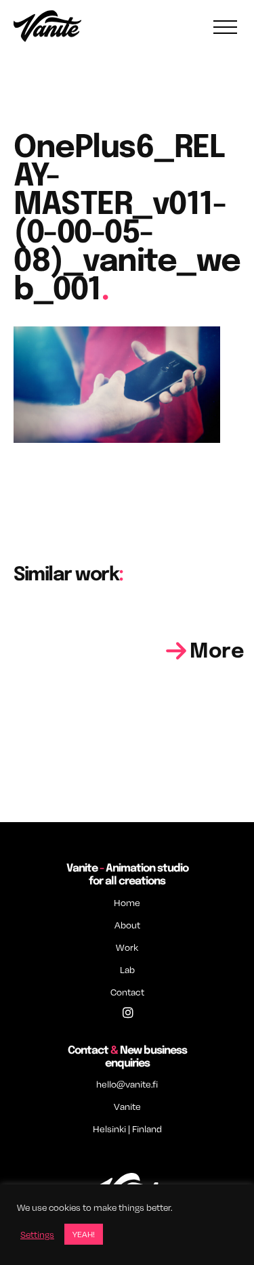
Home (127, 902)
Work (127, 947)
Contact (127, 992)
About (127, 924)
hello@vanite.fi (127, 1084)
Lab (127, 969)
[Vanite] (47, 27)
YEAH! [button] (83, 1234)
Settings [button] (37, 1234)
